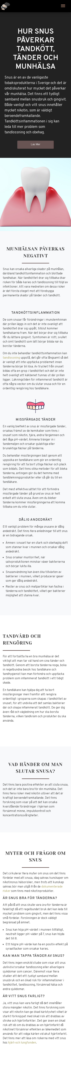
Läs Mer (35, 144)
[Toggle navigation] (63, 6)
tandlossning (11, 358)
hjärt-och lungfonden (22, 1043)
